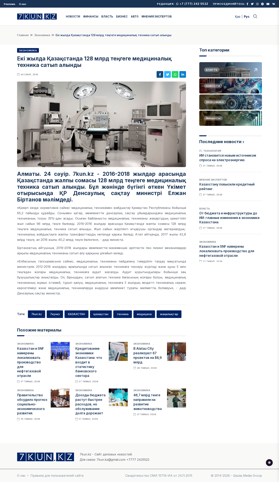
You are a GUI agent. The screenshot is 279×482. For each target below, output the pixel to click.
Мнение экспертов (213, 179)
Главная (23, 35)
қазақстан (100, 314)
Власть (204, 208)
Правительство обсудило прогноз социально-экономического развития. (32, 404)
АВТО (135, 16)
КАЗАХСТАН (76, 314)
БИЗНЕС (122, 16)
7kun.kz (36, 314)
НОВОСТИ (73, 16)
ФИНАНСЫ (90, 16)
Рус (247, 16)
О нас (22, 4)
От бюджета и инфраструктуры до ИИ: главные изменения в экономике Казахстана (229, 217)
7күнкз (55, 314)
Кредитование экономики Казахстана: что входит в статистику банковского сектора (88, 362)
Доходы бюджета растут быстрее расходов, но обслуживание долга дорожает (90, 404)
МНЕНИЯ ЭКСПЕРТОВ (157, 16)
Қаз (237, 16)
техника (122, 314)
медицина (144, 314)
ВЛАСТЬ (107, 16)
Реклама (9, 4)
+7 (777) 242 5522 (193, 3)
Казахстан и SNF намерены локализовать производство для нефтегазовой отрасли (30, 362)
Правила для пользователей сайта (57, 475)
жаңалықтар (169, 314)
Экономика (42, 35)
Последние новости (220, 141)
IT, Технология (210, 150)
